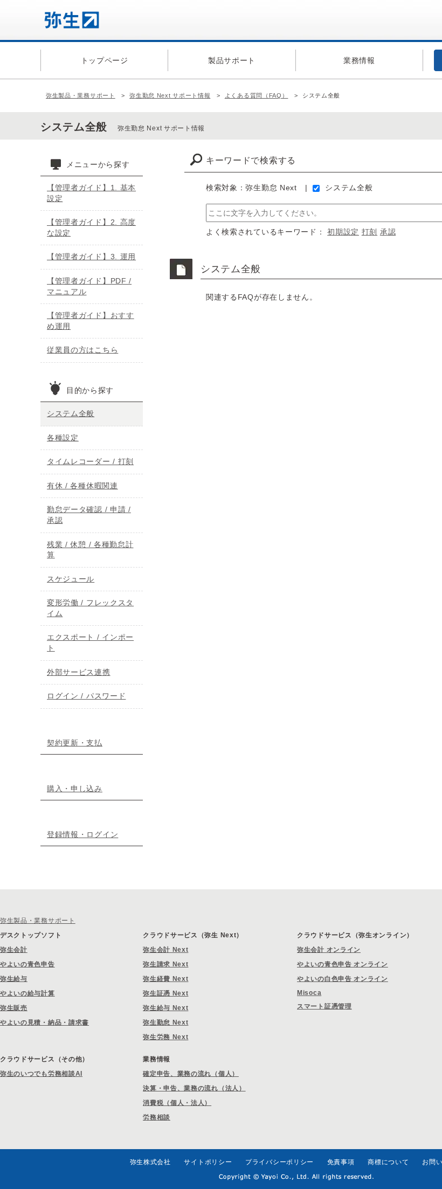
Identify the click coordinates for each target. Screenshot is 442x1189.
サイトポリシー (208, 1162)
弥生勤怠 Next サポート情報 (169, 95)
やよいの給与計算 (27, 993)
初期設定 (343, 231)
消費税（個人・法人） (177, 1103)
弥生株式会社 (150, 1162)
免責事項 (341, 1162)
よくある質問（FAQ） (256, 95)
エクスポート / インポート (90, 642)
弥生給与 (13, 979)
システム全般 (348, 187)
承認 (388, 231)
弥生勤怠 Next (165, 1022)
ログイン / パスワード (86, 696)
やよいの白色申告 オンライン (342, 979)
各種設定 (63, 437)
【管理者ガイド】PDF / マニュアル (89, 286)
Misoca (309, 993)
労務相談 (156, 1117)
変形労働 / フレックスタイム (90, 608)
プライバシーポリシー (279, 1162)
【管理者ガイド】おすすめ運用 (90, 320)
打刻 (369, 231)
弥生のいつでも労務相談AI (41, 1073)
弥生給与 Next (165, 1008)
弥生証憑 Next (165, 993)
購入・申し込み (74, 788)
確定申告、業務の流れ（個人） (191, 1073)
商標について (388, 1162)
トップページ (104, 60)
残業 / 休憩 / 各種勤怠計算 (90, 549)
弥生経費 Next (165, 979)
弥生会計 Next (165, 949)
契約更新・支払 (74, 742)
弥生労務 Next (165, 1037)
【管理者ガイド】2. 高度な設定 (91, 227)
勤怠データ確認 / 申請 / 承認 (89, 514)
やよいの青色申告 (27, 964)
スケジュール (70, 579)
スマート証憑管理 (324, 1006)
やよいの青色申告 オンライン (342, 964)
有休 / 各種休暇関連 (82, 485)
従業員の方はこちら (82, 349)
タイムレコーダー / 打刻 (90, 461)
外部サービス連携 (78, 672)
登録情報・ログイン (82, 834)
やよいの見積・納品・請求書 (44, 1022)
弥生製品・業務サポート (80, 95)
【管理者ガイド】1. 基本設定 (91, 193)
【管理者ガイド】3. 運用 (91, 256)
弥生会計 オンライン (329, 949)
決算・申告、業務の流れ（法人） (194, 1088)
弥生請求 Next (165, 964)
